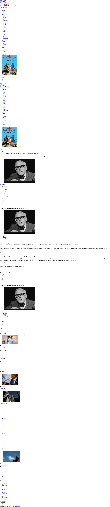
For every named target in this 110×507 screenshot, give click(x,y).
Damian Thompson (4, 403)
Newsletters (3, 10)
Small (6, 189)
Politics (4, 16)
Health (4, 46)
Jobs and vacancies (4, 485)
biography (3, 320)
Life (2, 40)
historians (3, 322)
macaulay (3, 323)
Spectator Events (4, 492)
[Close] (1, 467)
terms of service (12, 506)
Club (2, 13)
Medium (7, 190)
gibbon (3, 321)
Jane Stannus (2, 371)
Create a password (2, 502)
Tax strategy (3, 484)
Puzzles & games (5, 53)
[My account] (15, 5)
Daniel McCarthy (2, 347)
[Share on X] (3, 200)
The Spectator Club (4, 493)
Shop (4, 27)
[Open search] (2, 84)
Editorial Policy (4, 478)
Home (4, 21)
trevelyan (3, 325)
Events (3, 12)
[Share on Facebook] (3, 199)
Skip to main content (3, 0)
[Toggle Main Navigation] (1, 5)
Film (4, 36)
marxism (3, 324)
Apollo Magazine (4, 490)
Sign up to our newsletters (5, 497)
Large (7, 192)
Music (4, 37)
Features (4, 121)
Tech (2, 79)
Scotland (4, 32)
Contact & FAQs (4, 476)
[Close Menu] (1, 84)
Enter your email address (3, 500)
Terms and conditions (5, 483)
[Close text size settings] (2, 187)
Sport (4, 45)
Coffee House (4, 28)
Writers (3, 9)
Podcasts (3, 11)
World (4, 30)
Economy (4, 104)
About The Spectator (4, 482)
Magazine (4, 19)
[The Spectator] (7, 5)
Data (4, 31)
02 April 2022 (3, 184)
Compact (6, 193)
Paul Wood (1, 252)
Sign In (14, 5)
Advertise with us (4, 477)
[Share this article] (2, 202)
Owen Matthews (4, 433)
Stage (4, 39)
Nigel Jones (1, 269)
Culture (4, 18)
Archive (3, 14)
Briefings (4, 24)
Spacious (7, 196)
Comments (4, 197)
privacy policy (18, 506)
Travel (4, 43)
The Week (4, 48)
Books (4, 35)
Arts (4, 34)
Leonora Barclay (4, 418)
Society (4, 29)
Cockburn (4, 17)
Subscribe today (4, 496)
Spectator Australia (4, 489)
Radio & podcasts (5, 38)
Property (4, 44)
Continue (1, 505)
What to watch (5, 42)
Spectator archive (4, 491)
